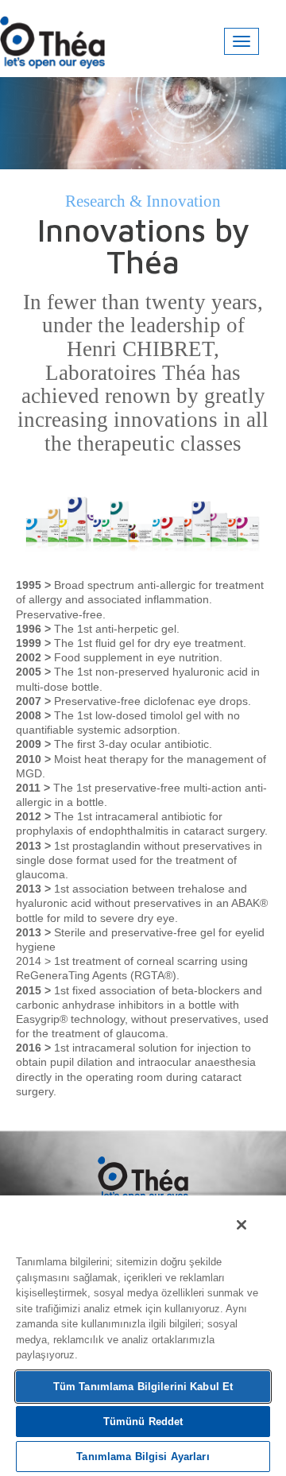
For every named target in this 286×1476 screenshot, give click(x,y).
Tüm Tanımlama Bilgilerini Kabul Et (143, 1387)
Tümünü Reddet (143, 1422)
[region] (143, 1335)
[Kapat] (241, 1224)
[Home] (52, 37)
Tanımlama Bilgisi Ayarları (142, 1456)
